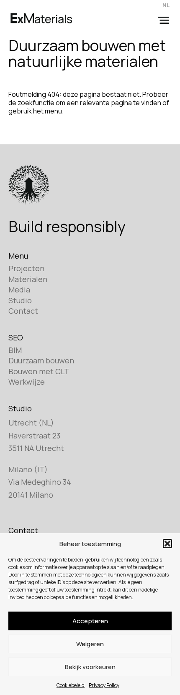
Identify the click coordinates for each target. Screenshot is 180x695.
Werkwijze (26, 382)
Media (19, 290)
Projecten (26, 268)
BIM (15, 350)
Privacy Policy (104, 685)
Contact (23, 311)
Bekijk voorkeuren (90, 666)
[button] (167, 543)
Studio (20, 300)
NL (166, 5)
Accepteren (90, 621)
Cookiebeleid (71, 685)
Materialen (27, 279)
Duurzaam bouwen (41, 360)
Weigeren (90, 644)
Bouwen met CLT (38, 371)
